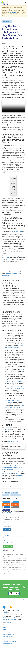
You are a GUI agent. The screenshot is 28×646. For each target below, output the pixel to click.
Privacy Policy (6, 632)
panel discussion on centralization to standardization (14, 407)
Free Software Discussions (10, 543)
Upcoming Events (7, 538)
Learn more (6, 573)
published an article (17, 231)
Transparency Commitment (9, 634)
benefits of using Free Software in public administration (14, 400)
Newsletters (6, 533)
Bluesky (15, 501)
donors (15, 473)
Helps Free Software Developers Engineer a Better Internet (15, 347)
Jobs (4, 627)
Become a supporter (8, 546)
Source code (6, 639)
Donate (15, 593)
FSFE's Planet (5, 257)
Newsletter (6, 21)
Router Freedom (14, 492)
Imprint (5, 629)
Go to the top (24, 599)
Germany (4, 204)
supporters (8, 473)
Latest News (6, 535)
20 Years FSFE (5, 495)
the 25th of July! (6, 429)
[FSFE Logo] (4, 3)
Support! (6, 509)
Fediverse (7, 501)
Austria (8, 209)
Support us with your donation (9, 486)
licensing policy (10, 622)
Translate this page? (8, 643)
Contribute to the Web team (9, 641)
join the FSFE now (13, 441)
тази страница (12, 12)
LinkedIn (6, 507)
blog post (18, 256)
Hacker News (6, 504)
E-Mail (15, 507)
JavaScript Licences (8, 636)
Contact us (5, 625)
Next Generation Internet (15, 495)
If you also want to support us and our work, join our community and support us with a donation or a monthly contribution (13, 467)
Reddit (15, 504)
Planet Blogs (6, 540)
